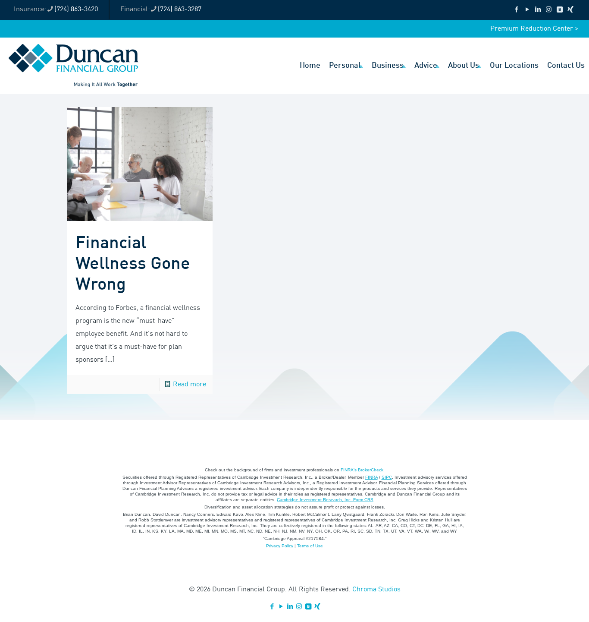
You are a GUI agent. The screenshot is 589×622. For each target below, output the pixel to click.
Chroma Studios (376, 589)
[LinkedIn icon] (538, 10)
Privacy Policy (279, 545)
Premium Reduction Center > (534, 28)
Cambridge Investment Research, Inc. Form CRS (325, 499)
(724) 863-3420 (76, 9)
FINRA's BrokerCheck (362, 469)
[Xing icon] (570, 10)
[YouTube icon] (527, 10)
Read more (189, 384)
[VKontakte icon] (559, 10)
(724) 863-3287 (179, 9)
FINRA (371, 477)
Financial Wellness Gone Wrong (132, 264)
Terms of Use (310, 545)
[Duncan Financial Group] (73, 66)
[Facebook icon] (516, 10)
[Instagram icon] (548, 10)
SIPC (387, 477)
